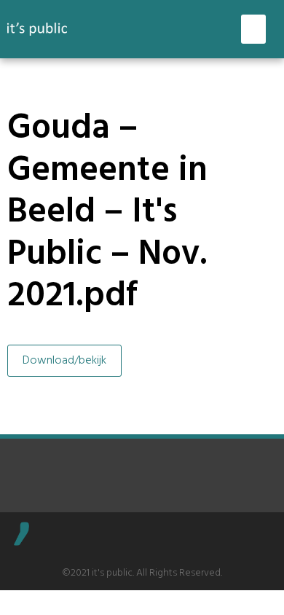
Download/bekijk (64, 360)
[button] (254, 29)
